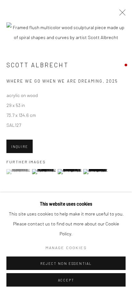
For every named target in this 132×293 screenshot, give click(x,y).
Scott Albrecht (37, 65)
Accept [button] (66, 280)
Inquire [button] (19, 146)
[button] (18, 171)
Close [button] (121, 14)
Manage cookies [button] (66, 247)
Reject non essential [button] (65, 263)
